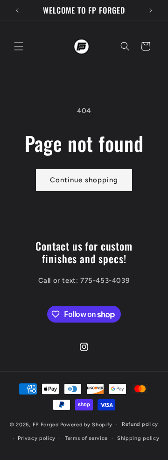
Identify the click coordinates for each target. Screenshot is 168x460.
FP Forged (46, 424)
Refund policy (140, 424)
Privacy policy (37, 438)
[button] (18, 46)
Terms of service (86, 438)
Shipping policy (138, 438)
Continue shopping (84, 180)
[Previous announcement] (17, 10)
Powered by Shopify (86, 424)
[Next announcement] (150, 10)
